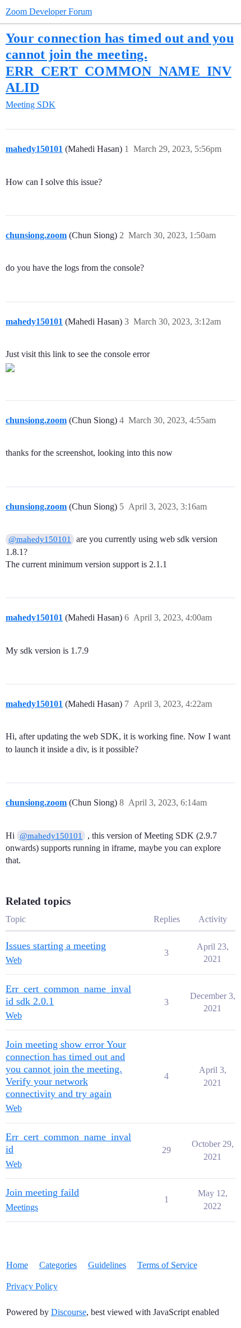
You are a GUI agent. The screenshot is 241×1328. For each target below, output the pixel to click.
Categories (58, 1265)
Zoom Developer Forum (49, 11)
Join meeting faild (42, 1192)
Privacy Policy (32, 1286)
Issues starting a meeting (56, 945)
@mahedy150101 (39, 539)
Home (17, 1265)
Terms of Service (167, 1265)
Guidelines (107, 1265)
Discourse (68, 1312)
